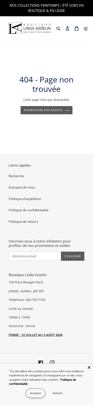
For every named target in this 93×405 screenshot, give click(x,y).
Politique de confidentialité (28, 210)
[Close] (89, 367)
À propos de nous (22, 187)
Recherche (16, 176)
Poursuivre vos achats (43, 110)
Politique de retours (23, 221)
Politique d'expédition (25, 199)
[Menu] (85, 28)
